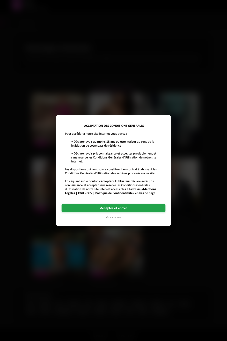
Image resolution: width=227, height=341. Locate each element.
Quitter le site (113, 217)
